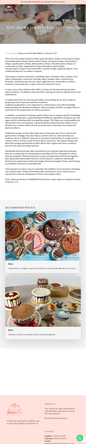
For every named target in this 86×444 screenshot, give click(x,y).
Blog (14, 53)
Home (8, 53)
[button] (79, 9)
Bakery (10, 264)
